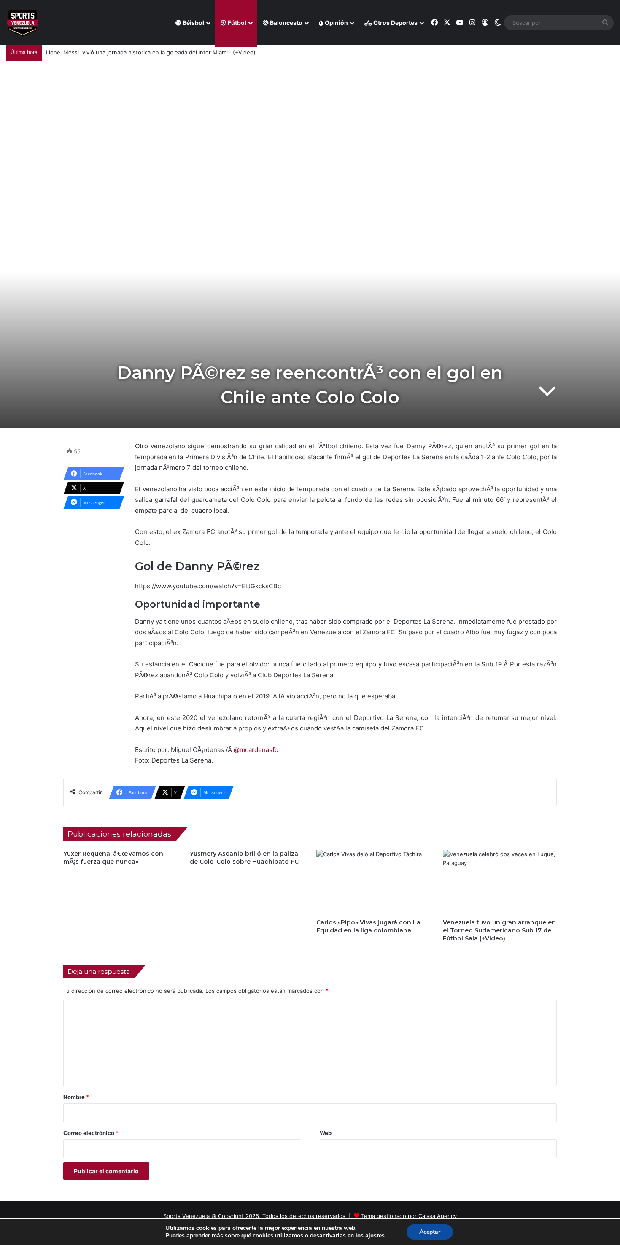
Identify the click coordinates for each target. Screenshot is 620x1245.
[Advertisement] (310, 124)
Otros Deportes (395, 22)
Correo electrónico (91, 1132)
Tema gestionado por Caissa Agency (409, 1216)
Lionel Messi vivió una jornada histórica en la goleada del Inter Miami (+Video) (151, 52)
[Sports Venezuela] (22, 23)
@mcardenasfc (256, 750)
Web (326, 1132)
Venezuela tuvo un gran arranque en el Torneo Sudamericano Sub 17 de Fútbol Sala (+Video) (499, 930)
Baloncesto (285, 22)
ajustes (375, 1236)
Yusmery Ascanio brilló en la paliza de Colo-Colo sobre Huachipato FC (244, 857)
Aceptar (429, 1232)
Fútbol (236, 22)
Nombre (76, 1097)
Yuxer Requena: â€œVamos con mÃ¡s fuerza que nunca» (113, 857)
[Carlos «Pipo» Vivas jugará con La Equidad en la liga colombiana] (373, 882)
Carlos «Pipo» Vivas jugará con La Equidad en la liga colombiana (368, 926)
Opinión (335, 22)
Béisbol (192, 22)
